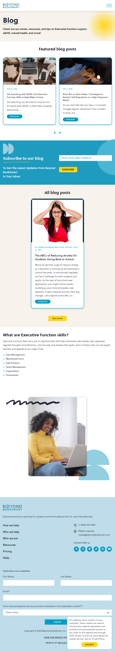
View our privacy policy (57, 637)
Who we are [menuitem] (10, 538)
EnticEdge (63, 643)
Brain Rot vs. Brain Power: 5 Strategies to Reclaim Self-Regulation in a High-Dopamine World (85, 97)
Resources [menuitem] (9, 545)
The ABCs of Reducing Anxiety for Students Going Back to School (56, 257)
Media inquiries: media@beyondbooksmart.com (94, 533)
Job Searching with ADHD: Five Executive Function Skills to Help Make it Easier (27, 96)
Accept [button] (89, 644)
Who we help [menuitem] (11, 532)
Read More (42, 302)
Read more (14, 116)
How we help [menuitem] (11, 525)
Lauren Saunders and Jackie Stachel (53, 247)
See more (57, 318)
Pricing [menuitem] (7, 551)
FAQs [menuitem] (6, 558)
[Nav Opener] (109, 5)
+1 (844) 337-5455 (86, 525)
